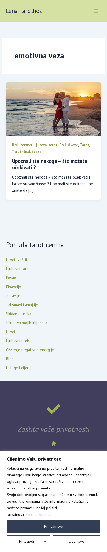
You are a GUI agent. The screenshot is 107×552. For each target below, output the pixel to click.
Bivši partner (22, 145)
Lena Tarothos (23, 11)
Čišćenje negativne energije (30, 349)
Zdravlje (13, 295)
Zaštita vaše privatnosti (53, 429)
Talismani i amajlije (22, 304)
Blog (10, 358)
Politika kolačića (38, 514)
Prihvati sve (53, 526)
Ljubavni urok (17, 340)
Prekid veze (68, 145)
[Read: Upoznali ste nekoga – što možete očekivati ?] (53, 108)
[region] (53, 501)
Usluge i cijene (19, 367)
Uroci (10, 331)
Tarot (84, 145)
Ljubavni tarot (45, 145)
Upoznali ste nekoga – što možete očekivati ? (49, 164)
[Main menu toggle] (96, 11)
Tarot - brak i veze (26, 151)
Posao (11, 277)
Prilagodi (26, 541)
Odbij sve (76, 541)
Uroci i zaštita (17, 259)
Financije (13, 286)
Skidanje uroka (18, 313)
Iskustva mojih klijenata (26, 322)
